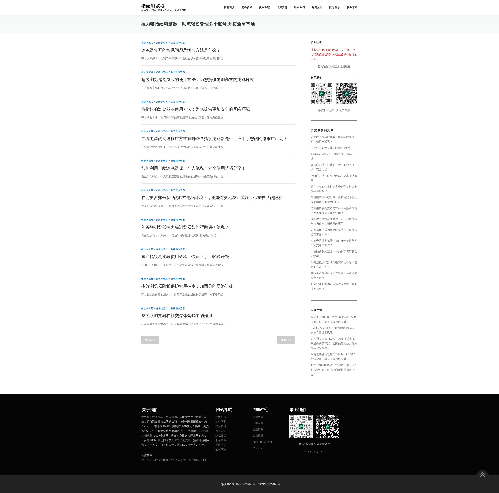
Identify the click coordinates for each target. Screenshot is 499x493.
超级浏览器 (162, 42)
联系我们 (299, 7)
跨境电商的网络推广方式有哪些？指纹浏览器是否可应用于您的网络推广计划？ (214, 138)
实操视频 (257, 435)
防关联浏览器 (178, 42)
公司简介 (220, 449)
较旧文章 (150, 339)
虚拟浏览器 (175, 417)
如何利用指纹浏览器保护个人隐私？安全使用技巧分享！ (193, 168)
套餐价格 (247, 7)
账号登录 (334, 7)
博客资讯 (220, 431)
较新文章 (286, 339)
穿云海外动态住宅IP (195, 460)
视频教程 (257, 429)
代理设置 (257, 423)
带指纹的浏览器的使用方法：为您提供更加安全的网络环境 (195, 109)
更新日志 (257, 448)
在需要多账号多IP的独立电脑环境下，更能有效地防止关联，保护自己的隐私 (211, 197)
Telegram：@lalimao (314, 451)
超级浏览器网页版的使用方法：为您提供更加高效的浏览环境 (197, 79)
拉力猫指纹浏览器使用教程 (334, 66)
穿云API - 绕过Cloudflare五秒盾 (160, 460)
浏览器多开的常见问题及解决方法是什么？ (181, 50)
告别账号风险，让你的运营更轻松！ (332, 148)
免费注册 (317, 7)
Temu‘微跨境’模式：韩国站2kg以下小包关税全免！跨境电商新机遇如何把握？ (333, 369)
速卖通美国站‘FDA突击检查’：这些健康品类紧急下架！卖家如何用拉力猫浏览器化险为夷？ (334, 343)
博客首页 (229, 7)
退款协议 (220, 444)
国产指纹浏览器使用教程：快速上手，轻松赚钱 (185, 256)
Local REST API (262, 442)
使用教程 (264, 7)
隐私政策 (220, 435)
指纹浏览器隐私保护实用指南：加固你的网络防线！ (189, 286)
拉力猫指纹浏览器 (269, 484)
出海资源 (282, 7)
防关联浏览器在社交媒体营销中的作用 (176, 315)
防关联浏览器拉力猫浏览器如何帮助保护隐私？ (185, 227)
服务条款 (220, 440)
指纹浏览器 (153, 6)
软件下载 (352, 7)
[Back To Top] (482, 475)
